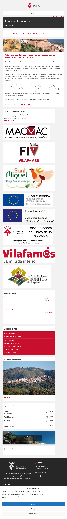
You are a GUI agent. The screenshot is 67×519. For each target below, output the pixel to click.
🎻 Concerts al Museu (10, 296)
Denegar (33, 509)
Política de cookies (26, 517)
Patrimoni (7, 397)
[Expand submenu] (52, 333)
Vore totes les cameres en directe (13, 452)
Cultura (21, 33)
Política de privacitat (35, 517)
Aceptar (33, 504)
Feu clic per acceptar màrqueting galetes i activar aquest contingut (29, 438)
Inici (6, 25)
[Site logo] (33, 8)
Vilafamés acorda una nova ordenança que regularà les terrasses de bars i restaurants (30, 56)
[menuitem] (28, 333)
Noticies (41, 33)
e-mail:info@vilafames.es (10, 120)
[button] (64, 488)
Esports (28, 33)
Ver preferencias (33, 513)
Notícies (11, 25)
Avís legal (43, 517)
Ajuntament (13, 33)
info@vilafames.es (43, 476)
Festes (35, 33)
